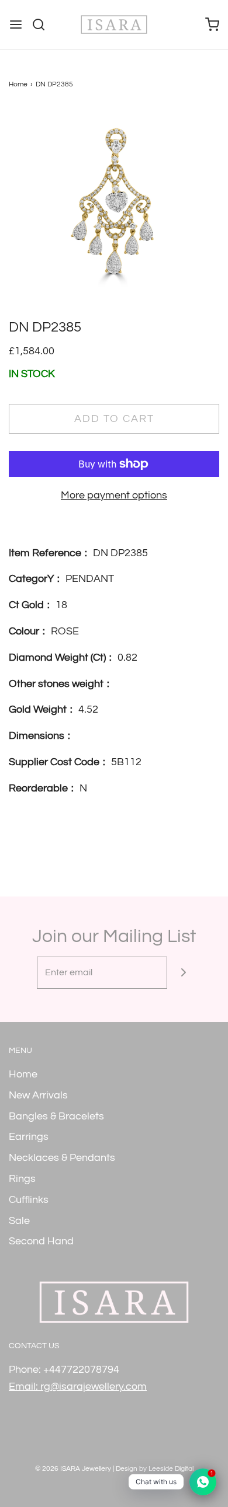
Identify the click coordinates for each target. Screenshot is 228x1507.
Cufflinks (29, 1199)
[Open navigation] (16, 24)
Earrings (29, 1136)
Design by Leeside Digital (155, 1469)
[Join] (183, 973)
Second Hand (41, 1241)
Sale (19, 1220)
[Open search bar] (43, 24)
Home (18, 84)
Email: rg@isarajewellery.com (78, 1386)
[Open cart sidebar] (212, 24)
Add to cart (114, 418)
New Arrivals (38, 1095)
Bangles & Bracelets (56, 1116)
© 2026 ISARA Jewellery (73, 1469)
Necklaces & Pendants (62, 1157)
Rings (22, 1178)
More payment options (114, 495)
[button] (114, 212)
